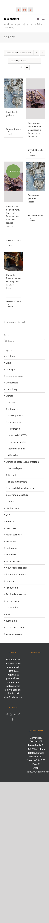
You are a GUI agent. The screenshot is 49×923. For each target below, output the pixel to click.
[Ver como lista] (26, 67)
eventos (10, 521)
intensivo (13, 408)
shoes (11, 501)
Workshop (13, 455)
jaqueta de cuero (14, 561)
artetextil (11, 355)
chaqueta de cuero (17, 481)
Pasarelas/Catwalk (16, 574)
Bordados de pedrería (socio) (33, 198)
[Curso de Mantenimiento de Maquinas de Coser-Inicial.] (13, 261)
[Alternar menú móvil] (43, 18)
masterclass (14, 422)
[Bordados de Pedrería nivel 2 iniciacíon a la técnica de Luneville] (35, 99)
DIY (8, 514)
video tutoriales (16, 448)
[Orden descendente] (42, 53)
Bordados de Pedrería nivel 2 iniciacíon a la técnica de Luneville (34, 130)
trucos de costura (15, 627)
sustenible (11, 620)
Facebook (11, 527)
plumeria (15, 428)
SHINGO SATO (18, 435)
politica (10, 580)
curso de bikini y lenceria (21, 488)
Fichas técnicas (14, 534)
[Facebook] (7, 714)
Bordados (13, 474)
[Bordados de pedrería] (13, 93)
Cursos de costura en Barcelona (22, 461)
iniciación (11, 541)
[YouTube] (15, 714)
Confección (12, 382)
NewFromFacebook (16, 567)
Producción (12, 587)
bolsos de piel (15, 468)
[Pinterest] (19, 714)
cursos (11, 402)
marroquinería (15, 415)
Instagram (11, 547)
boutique (10, 369)
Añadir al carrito (10, 131)
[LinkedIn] (13, 719)
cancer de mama (14, 375)
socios (9, 613)
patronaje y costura (18, 494)
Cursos (9, 395)
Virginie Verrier (14, 633)
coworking (11, 389)
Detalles (18, 129)
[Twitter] (11, 714)
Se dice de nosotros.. (16, 594)
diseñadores (12, 507)
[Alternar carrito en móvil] (38, 18)
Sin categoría (12, 600)
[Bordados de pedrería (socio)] (35, 176)
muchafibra (14, 607)
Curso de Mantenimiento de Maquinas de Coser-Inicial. (13, 281)
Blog (8, 362)
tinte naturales (18, 441)
